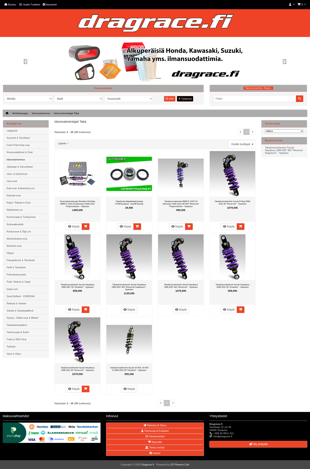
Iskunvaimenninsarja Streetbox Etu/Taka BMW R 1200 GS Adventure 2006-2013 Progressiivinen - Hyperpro (77, 203)
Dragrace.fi (147, 464)
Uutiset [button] (156, 453)
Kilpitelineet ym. (15, 210)
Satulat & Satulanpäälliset (20, 310)
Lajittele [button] (62, 143)
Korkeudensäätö (15, 224)
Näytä (75, 226)
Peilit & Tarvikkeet (16, 267)
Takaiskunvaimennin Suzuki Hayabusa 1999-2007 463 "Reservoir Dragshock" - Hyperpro (129, 286)
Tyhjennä (186, 98)
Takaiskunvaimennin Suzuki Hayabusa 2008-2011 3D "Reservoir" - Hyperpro (77, 369)
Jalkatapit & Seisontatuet (20, 167)
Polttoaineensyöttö (16, 274)
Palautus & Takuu (156, 425)
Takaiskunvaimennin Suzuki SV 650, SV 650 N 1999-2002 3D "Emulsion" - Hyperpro (129, 369)
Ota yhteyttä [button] (260, 444)
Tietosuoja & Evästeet (156, 430)
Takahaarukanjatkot (17, 325)
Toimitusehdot (156, 436)
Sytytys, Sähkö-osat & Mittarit (22, 318)
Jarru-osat (12, 181)
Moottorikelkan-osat (17, 239)
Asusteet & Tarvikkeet (18, 138)
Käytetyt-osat (14, 195)
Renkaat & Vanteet (16, 303)
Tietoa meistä (157, 447)
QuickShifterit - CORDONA (21, 296)
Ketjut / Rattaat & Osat (18, 202)
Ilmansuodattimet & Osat (20, 152)
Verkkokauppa (20, 113)
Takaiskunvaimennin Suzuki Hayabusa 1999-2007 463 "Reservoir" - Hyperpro (181, 285)
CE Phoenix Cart (179, 464)
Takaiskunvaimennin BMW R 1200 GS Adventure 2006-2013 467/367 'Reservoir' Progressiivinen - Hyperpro (181, 203)
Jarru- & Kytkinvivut (17, 174)
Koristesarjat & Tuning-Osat (21, 217)
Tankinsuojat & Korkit (18, 332)
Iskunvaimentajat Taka (66, 113)
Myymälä (156, 441)
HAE (171, 98)
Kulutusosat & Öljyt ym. (19, 231)
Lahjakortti (12, 131)
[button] (291, 5)
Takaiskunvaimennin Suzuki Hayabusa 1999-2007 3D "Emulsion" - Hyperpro (77, 285)
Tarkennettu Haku (258, 88)
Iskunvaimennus (41, 113)
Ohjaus (10, 253)
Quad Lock (12, 289)
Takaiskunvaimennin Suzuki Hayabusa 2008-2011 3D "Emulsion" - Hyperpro (232, 285)
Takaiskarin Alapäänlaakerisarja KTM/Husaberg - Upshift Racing (129, 202)
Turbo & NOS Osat (16, 339)
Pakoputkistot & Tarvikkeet (21, 260)
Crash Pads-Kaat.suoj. (18, 145)
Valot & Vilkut (14, 354)
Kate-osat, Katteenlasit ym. (21, 188)
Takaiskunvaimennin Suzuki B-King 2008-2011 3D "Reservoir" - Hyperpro (233, 202)
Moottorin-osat (14, 246)
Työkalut (11, 346)
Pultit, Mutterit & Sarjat (18, 282)
